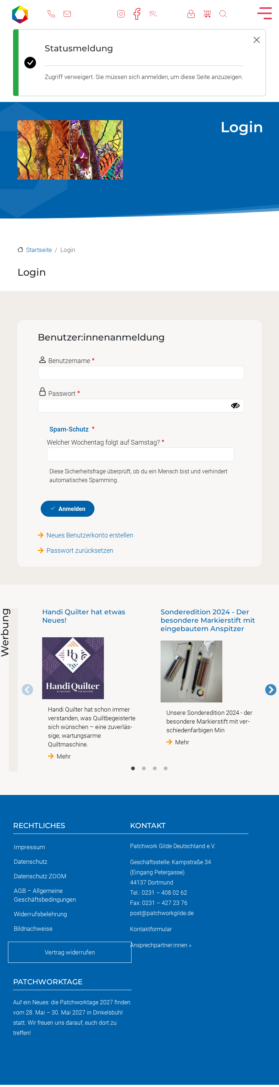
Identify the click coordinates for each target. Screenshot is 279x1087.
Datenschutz (30, 861)
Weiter (270, 689)
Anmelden (71, 508)
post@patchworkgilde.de (162, 913)
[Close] (257, 39)
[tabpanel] (90, 684)
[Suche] (227, 13)
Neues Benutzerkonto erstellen (89, 535)
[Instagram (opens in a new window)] (125, 13)
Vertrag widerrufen (70, 952)
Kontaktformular (151, 929)
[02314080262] (56, 13)
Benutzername (69, 361)
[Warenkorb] (211, 13)
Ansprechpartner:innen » (160, 945)
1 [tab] (133, 768)
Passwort (62, 393)
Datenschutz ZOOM (40, 876)
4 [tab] (165, 768)
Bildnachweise (33, 928)
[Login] (195, 13)
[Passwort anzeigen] (235, 406)
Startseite (39, 249)
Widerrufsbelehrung (40, 914)
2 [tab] (143, 768)
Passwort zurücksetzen (79, 550)
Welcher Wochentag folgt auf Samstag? (103, 442)
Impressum (29, 847)
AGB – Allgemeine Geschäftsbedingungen (45, 895)
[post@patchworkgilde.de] (72, 13)
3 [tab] (154, 768)
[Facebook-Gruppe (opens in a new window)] (157, 13)
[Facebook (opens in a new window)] (141, 13)
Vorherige (27, 689)
